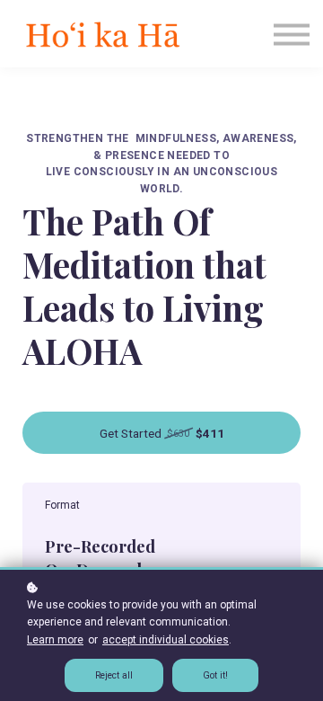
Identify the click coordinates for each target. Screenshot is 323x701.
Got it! (215, 675)
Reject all (114, 675)
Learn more (55, 640)
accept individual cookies (165, 640)
